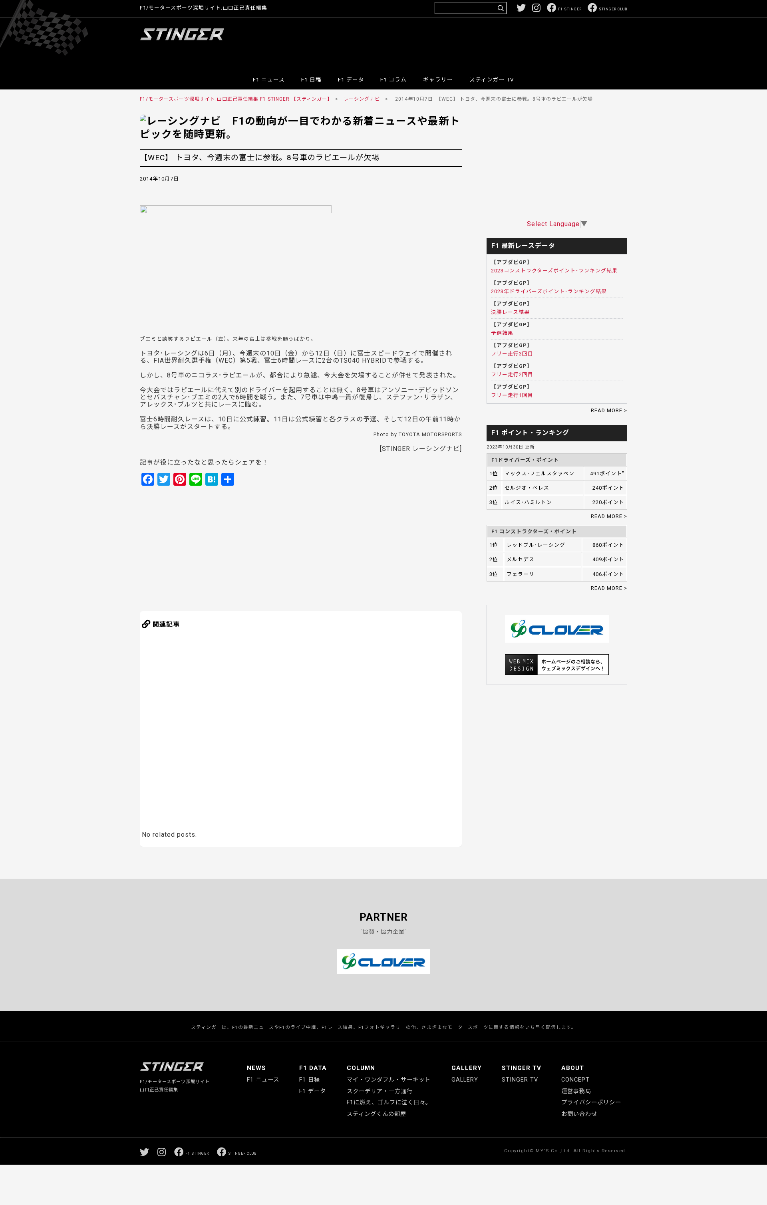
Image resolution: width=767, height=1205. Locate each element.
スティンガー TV (491, 79)
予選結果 (502, 333)
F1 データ (351, 79)
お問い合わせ (579, 1114)
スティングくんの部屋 (376, 1114)
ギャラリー (438, 79)
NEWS (256, 1068)
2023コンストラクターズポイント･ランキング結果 (554, 271)
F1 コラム (393, 79)
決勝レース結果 (510, 312)
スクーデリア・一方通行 (380, 1091)
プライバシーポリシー (591, 1102)
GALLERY (466, 1068)
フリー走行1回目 (512, 395)
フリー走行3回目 (512, 354)
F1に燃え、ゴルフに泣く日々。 (389, 1102)
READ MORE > (609, 410)
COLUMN (361, 1068)
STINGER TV (521, 1068)
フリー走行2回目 (512, 374)
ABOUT (572, 1068)
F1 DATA (313, 1068)
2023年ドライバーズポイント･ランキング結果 (549, 291)
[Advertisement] (481, 42)
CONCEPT (575, 1079)
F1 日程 (311, 79)
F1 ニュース (269, 79)
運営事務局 (576, 1091)
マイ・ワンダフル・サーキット (389, 1079)
